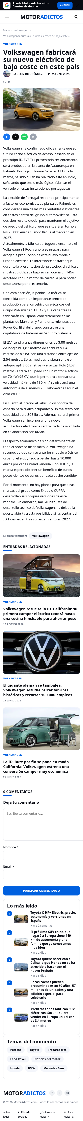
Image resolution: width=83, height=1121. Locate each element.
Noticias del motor (47, 1059)
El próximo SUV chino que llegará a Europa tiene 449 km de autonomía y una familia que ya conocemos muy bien (50, 940)
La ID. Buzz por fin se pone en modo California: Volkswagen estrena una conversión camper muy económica (36, 766)
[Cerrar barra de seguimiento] (77, 5)
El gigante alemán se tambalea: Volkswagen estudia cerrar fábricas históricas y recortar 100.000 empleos (37, 690)
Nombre (11, 847)
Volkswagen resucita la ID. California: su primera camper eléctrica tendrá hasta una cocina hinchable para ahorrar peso (40, 613)
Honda (15, 1068)
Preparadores (57, 1050)
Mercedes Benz (54, 1068)
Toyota (34, 1050)
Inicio (6, 30)
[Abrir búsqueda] (76, 16)
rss (67, 1092)
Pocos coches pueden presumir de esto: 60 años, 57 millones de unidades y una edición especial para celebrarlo (53, 990)
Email (8, 866)
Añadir (65, 5)
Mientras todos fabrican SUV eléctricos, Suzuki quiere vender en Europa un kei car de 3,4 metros (52, 1015)
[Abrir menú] (6, 16)
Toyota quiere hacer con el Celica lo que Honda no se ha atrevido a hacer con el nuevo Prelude (52, 965)
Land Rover (18, 1059)
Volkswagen (21, 30)
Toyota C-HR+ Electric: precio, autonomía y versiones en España (53, 917)
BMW (31, 1068)
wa (24, 137)
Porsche (15, 1050)
